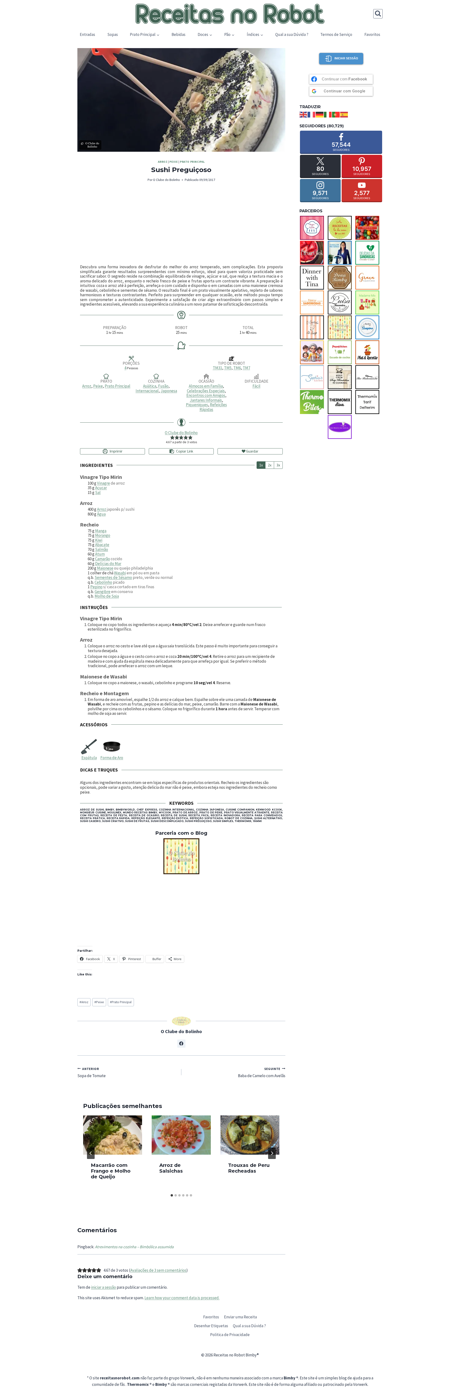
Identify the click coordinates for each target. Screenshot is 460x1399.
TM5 (227, 367)
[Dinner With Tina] (313, 278)
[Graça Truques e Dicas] (368, 278)
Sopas (112, 34)
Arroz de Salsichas (171, 1168)
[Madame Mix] (368, 302)
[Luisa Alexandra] (341, 302)
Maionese (105, 568)
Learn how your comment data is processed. (181, 1297)
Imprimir (115, 451)
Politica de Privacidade (230, 1334)
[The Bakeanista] (368, 377)
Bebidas (178, 34)
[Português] (336, 114)
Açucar (101, 487)
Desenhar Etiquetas (211, 1325)
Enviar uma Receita (240, 1317)
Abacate (102, 544)
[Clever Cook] (313, 253)
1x (261, 465)
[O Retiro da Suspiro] (368, 327)
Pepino (96, 586)
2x (269, 465)
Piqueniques (197, 404)
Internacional (147, 390)
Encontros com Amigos (205, 395)
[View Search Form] (378, 13)
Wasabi (120, 573)
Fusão (163, 386)
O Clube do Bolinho (166, 180)
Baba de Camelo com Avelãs (261, 1072)
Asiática (149, 386)
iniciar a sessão (103, 1287)
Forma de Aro (111, 757)
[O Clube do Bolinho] (181, 856)
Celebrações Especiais (206, 390)
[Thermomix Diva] (341, 402)
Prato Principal (192, 161)
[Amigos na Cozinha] (313, 228)
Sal (98, 492)
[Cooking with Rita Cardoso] (341, 253)
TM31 (217, 367)
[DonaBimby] (341, 278)
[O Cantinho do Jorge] (313, 327)
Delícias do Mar (108, 563)
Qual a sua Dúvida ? (291, 34)
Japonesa (169, 390)
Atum (100, 554)
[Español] (344, 114)
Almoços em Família (206, 386)
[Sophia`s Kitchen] (313, 377)
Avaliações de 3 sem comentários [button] (158, 1270)
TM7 (246, 367)
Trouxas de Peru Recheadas (249, 1168)
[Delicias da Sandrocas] (368, 253)
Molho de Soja (107, 596)
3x (278, 465)
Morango (102, 535)
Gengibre (102, 591)
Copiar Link (184, 451)
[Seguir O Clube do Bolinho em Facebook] (181, 1044)
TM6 (237, 367)
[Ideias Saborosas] (313, 302)
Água (101, 514)
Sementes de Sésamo (113, 577)
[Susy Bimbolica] (341, 377)
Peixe (173, 161)
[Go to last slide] (91, 1153)
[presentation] (112, 1135)
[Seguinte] (272, 1153)
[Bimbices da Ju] (368, 228)
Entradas (87, 34)
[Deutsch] (320, 114)
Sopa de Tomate (91, 1072)
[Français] (312, 114)
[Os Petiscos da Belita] (313, 352)
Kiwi (98, 540)
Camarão (102, 558)
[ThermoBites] (313, 402)
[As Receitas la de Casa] (341, 228)
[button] (172, 437)
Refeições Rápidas (213, 407)
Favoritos (372, 34)
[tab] (172, 1195)
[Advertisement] (181, 223)
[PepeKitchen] (341, 352)
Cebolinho (103, 582)
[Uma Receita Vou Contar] (341, 427)
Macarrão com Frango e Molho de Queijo (111, 1171)
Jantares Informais (206, 400)
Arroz (162, 161)
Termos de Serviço (336, 34)
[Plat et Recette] (368, 352)
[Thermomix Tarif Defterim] (368, 402)
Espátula (89, 757)
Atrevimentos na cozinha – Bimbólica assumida (134, 1246)
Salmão (101, 549)
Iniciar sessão (346, 58)
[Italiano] (328, 114)
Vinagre (103, 483)
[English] (303, 114)
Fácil (256, 386)
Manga (100, 530)
